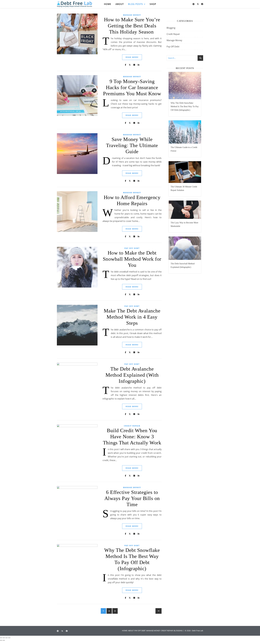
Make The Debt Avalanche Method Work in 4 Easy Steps (132, 317)
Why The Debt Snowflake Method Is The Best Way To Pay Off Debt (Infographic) (185, 106)
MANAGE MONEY (153, 630)
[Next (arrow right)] (4, 640)
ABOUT (131, 630)
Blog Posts (135, 4)
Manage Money (132, 15)
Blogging (171, 27)
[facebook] (202, 4)
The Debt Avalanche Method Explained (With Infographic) (132, 375)
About (120, 4)
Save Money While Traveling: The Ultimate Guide (132, 145)
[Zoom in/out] (1, 637)
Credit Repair (132, 426)
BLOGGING (178, 630)
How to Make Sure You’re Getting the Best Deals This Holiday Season (132, 26)
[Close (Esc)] (9, 637)
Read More (132, 57)
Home (107, 4)
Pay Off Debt (132, 248)
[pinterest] (194, 4)
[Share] (6, 637)
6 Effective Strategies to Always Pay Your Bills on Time (132, 498)
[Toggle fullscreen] (4, 637)
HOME (124, 630)
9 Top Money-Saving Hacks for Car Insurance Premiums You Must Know (132, 87)
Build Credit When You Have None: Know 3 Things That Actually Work (132, 436)
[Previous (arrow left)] (1, 640)
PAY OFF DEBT (140, 630)
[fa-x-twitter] (198, 4)
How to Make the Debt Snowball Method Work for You (132, 259)
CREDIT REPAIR (167, 630)
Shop (153, 4)
